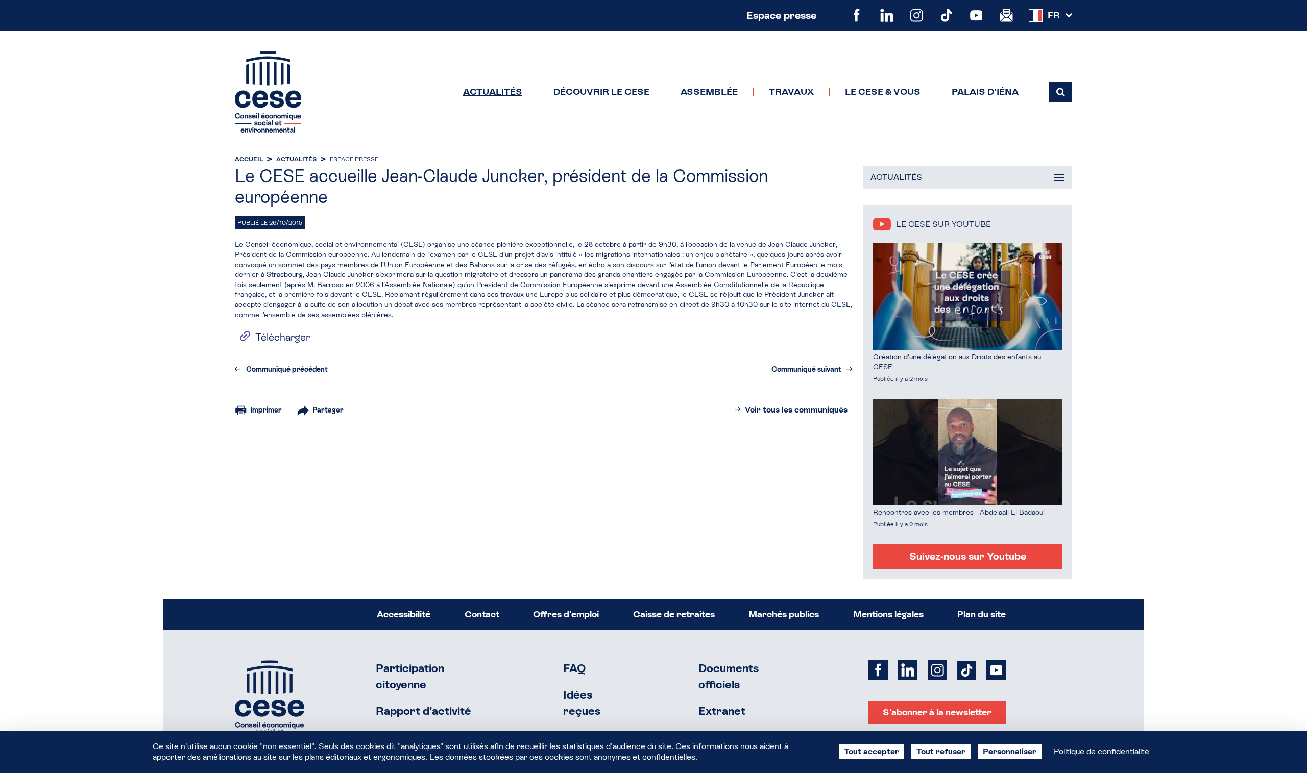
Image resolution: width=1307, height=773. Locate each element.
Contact (482, 614)
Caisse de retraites (674, 614)
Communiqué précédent (287, 369)
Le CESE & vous (883, 92)
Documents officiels (728, 676)
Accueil (249, 159)
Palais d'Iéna (985, 92)
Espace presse (781, 15)
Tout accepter (871, 751)
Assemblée (709, 92)
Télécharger (282, 337)
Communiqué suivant (806, 369)
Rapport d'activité (423, 711)
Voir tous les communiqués (796, 410)
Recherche (1060, 92)
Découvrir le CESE (601, 92)
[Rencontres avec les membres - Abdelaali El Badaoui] (967, 452)
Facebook (857, 15)
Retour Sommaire (269, 701)
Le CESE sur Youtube (943, 224)
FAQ (574, 668)
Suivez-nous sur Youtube (967, 556)
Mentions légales (888, 614)
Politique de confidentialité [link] (1101, 751)
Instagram (917, 15)
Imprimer (266, 410)
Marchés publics (783, 614)
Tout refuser (940, 751)
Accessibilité (403, 614)
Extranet (721, 711)
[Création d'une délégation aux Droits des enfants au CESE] (967, 296)
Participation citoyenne (410, 676)
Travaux (791, 92)
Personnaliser (1009, 751)
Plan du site (981, 614)
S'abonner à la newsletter (937, 712)
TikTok (947, 15)
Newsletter (1006, 15)
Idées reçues (581, 702)
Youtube (976, 15)
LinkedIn (887, 15)
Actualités (492, 92)
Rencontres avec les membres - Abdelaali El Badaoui (959, 512)
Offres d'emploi (566, 614)
